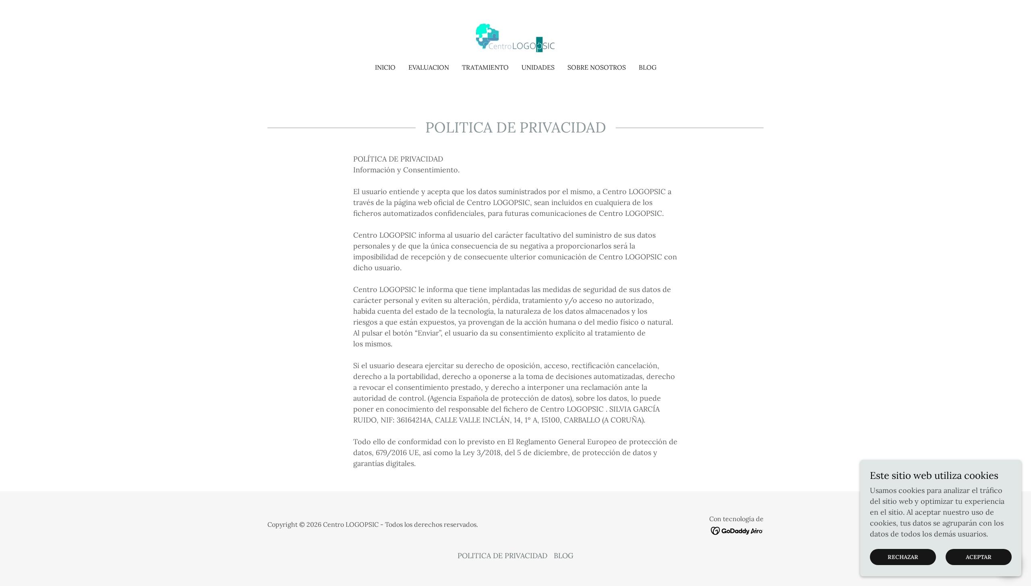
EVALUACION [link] (428, 67)
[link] (515, 36)
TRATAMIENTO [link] (485, 67)
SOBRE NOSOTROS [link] (596, 67)
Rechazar (903, 557)
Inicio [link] (385, 67)
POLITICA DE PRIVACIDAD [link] (502, 555)
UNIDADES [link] (538, 67)
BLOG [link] (647, 67)
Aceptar (979, 557)
